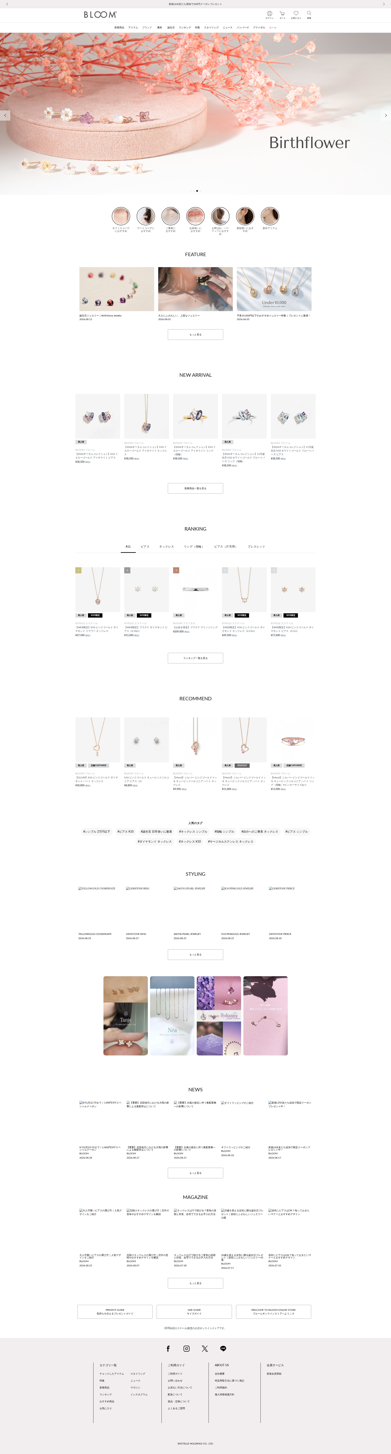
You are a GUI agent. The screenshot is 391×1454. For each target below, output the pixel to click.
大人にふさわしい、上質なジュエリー (179, 315)
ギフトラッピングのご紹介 (235, 1147)
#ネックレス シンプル (193, 831)
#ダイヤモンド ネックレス (155, 841)
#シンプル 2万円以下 (96, 831)
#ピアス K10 (126, 831)
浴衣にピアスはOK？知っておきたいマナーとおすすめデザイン (289, 1256)
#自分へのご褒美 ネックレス (260, 831)
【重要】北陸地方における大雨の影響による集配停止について (147, 1148)
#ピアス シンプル (297, 831)
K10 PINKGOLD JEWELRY (235, 934)
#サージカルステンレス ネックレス (230, 841)
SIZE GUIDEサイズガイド (194, 1312)
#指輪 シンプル (224, 831)
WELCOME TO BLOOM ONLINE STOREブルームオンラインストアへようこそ (273, 1312)
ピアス (145, 546)
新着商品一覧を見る (195, 488)
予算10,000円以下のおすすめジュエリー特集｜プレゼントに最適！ (274, 315)
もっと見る (195, 334)
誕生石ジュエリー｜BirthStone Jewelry (100, 315)
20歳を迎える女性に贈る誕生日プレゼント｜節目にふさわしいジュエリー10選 (242, 1257)
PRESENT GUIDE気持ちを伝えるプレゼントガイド (115, 1312)
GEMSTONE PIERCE (280, 934)
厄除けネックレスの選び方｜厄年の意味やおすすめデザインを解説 (147, 1256)
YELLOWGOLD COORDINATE (95, 934)
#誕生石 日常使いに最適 (156, 831)
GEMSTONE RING (136, 934)
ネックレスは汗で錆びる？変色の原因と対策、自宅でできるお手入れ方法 (194, 1256)
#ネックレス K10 (190, 841)
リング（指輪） (194, 546)
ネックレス (166, 546)
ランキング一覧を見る (195, 658)
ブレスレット (256, 546)
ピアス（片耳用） (226, 546)
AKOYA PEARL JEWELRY (187, 934)
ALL (128, 546)
